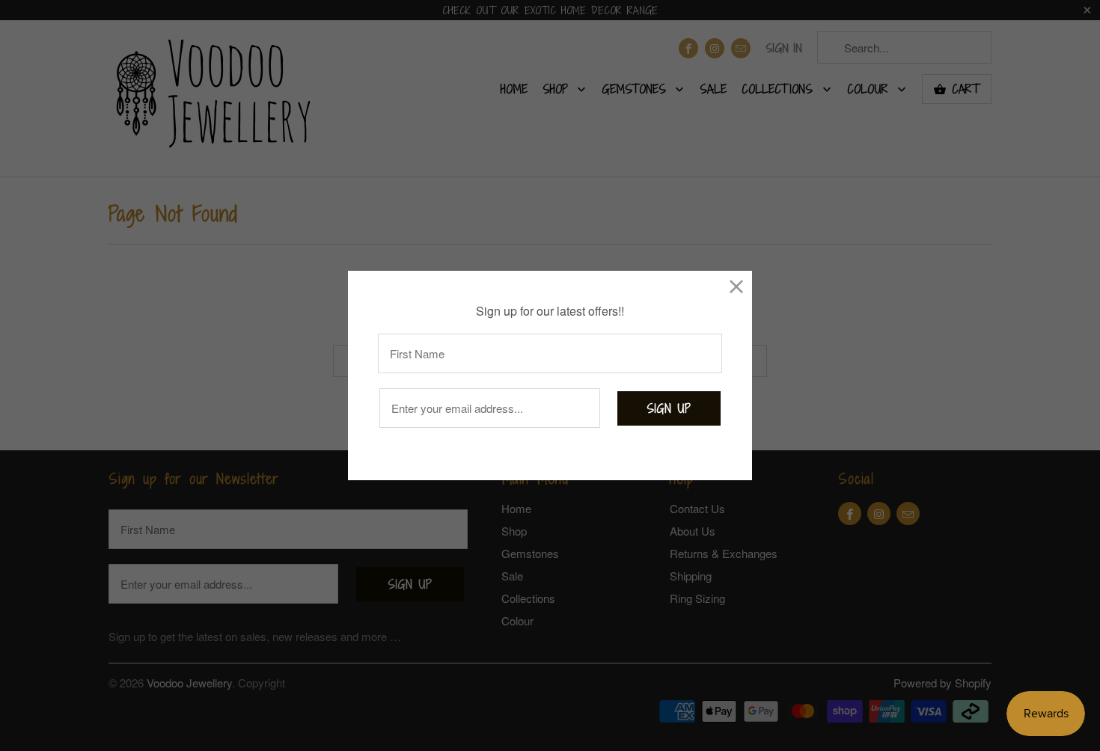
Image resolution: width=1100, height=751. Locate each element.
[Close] (737, 286)
